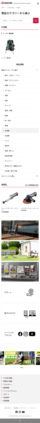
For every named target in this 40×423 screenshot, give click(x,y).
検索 (36, 20)
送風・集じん (9, 151)
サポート (6, 394)
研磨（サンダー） (11, 85)
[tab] (20, 70)
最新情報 (6, 388)
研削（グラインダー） (12, 80)
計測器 (7, 131)
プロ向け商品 (10, 7)
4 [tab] (25, 367)
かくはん (8, 90)
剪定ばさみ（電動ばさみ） (14, 166)
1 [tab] (14, 367)
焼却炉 (7, 146)
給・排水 (8, 120)
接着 (6, 125)
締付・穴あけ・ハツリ (12, 75)
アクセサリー (7, 384)
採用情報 (6, 401)
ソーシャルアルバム (10, 391)
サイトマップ (32, 408)
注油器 (7, 135)
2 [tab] (18, 367)
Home (2, 7)
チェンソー (8, 161)
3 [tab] (21, 367)
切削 (6, 100)
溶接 (6, 115)
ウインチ (8, 105)
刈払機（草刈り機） (11, 171)
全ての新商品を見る (32, 185)
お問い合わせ (7, 408)
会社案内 (6, 397)
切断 (6, 95)
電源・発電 (8, 110)
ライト (7, 141)
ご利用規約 (16, 408)
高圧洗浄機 (8, 156)
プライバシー (23, 408)
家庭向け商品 (7, 381)
